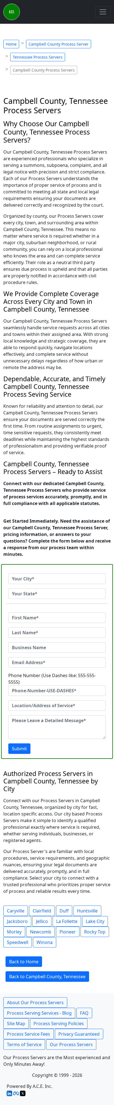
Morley (14, 932)
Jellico (42, 921)
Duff (64, 911)
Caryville (15, 911)
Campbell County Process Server (58, 44)
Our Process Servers (71, 1044)
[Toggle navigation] (103, 11)
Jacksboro (17, 921)
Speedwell (17, 942)
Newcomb (40, 932)
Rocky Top (94, 932)
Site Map (16, 1023)
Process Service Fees (28, 1034)
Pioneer (67, 932)
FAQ (84, 1013)
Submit (19, 749)
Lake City (95, 921)
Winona (45, 942)
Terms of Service (24, 1044)
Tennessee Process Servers (38, 57)
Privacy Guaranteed (79, 1034)
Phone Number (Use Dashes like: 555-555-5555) (52, 678)
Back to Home (23, 962)
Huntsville (87, 911)
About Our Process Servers (35, 1002)
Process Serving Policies (58, 1023)
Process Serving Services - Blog (39, 1013)
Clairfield (42, 911)
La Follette (66, 921)
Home (11, 44)
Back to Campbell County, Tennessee (47, 977)
